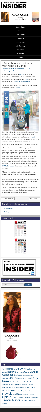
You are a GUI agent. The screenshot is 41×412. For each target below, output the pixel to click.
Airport (21, 74)
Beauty (10, 372)
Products (20, 42)
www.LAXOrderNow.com (22, 81)
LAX (33, 137)
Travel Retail (11, 400)
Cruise (14, 378)
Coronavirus (29, 375)
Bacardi (4, 372)
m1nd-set (18, 391)
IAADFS (5, 388)
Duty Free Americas (16, 382)
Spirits (6, 397)
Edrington (5, 384)
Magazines (24, 391)
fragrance (16, 384)
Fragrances (24, 384)
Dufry (28, 378)
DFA (20, 378)
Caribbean (20, 38)
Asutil (28, 369)
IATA (10, 388)
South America (29, 394)
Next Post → (34, 199)
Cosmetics (6, 378)
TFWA (14, 397)
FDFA (11, 384)
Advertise (20, 50)
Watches (4, 403)
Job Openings (20, 46)
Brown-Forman (24, 372)
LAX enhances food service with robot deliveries (18, 64)
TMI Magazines (8, 212)
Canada (20, 31)
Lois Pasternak (9, 69)
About (20, 57)
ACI (15, 369)
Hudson (30, 384)
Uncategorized (9, 71)
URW (18, 88)
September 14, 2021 (23, 69)
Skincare (22, 394)
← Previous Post (7, 199)
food (26, 79)
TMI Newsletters (8, 208)
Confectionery (20, 375)
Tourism (19, 397)
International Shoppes (19, 388)
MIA (30, 391)
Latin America (20, 34)
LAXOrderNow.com (8, 166)
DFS (24, 378)
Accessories (7, 369)
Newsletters (10, 393)
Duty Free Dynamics (30, 382)
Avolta (33, 369)
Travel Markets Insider (30, 397)
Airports (21, 368)
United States (20, 27)
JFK (28, 388)
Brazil (17, 372)
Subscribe (20, 53)
